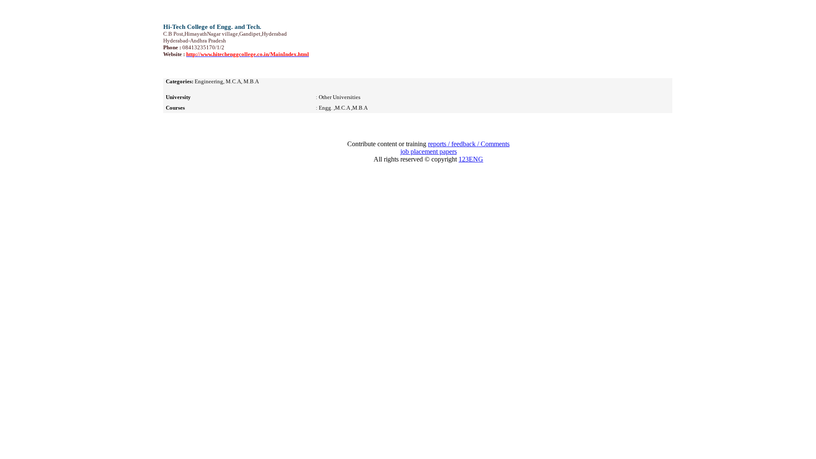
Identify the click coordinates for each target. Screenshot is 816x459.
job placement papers (428, 151)
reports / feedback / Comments (469, 143)
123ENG (471, 159)
